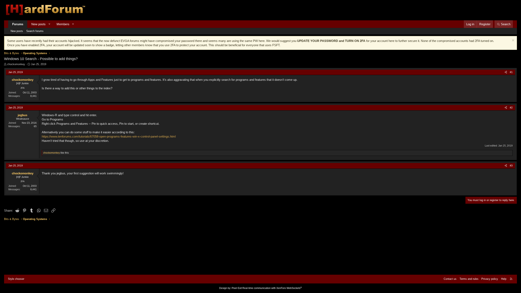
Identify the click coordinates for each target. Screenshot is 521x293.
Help (503, 278)
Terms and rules (469, 278)
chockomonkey (16, 64)
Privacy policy (489, 278)
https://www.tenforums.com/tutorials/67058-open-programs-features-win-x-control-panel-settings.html (109, 136)
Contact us (450, 278)
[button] (49, 24)
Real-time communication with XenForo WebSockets (272, 288)
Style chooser (16, 278)
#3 (511, 165)
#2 (511, 107)
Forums (17, 24)
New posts (38, 24)
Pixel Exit (237, 288)
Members (63, 24)
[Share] (505, 72)
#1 (511, 72)
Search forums (35, 31)
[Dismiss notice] (512, 41)
